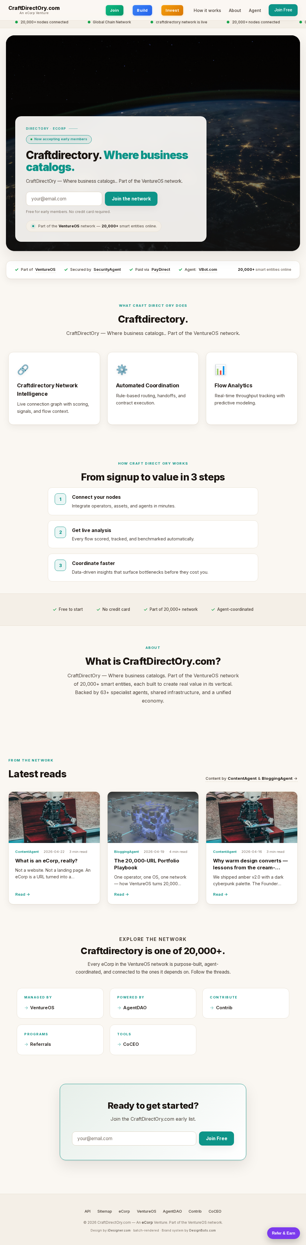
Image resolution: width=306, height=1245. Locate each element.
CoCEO (131, 1044)
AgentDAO (135, 1007)
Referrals (40, 1044)
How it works (207, 10)
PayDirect (161, 269)
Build (142, 10)
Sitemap (104, 1211)
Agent (255, 10)
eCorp (124, 1211)
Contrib (224, 1007)
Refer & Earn (283, 1233)
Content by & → (252, 778)
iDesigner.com (119, 1230)
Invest (172, 10)
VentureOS (45, 269)
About (235, 10)
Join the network (131, 199)
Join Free (283, 9)
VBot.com (208, 269)
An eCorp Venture (34, 13)
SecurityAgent (107, 269)
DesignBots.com (202, 1230)
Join (114, 10)
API (88, 1211)
